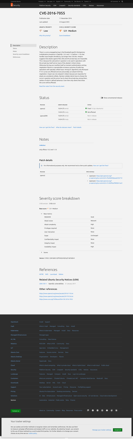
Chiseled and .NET (72, 378)
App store (42, 348)
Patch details (77, 127)
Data (43, 396)
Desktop (42, 383)
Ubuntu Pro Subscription (47, 391)
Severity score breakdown (21, 54)
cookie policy (33, 433)
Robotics (14, 343)
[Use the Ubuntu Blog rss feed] (116, 410)
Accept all (118, 430)
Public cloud (105, 365)
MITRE (41, 274)
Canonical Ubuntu (16, 1)
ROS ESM (42, 343)
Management (64, 348)
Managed (53, 326)
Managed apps (44, 335)
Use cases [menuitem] (49, 1)
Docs (67, 326)
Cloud (13, 365)
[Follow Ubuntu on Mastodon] (88, 410)
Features (42, 352)
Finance (72, 400)
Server (49, 383)
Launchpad (53, 274)
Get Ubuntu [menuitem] (77, 1)
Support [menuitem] (58, 1)
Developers (53, 356)
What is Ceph (43, 326)
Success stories (51, 352)
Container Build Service (87, 378)
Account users (57, 387)
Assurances (100, 5)
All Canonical (114, 1)
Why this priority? (45, 35)
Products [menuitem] (41, 1)
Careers (57, 410)
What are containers (45, 378)
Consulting (60, 326)
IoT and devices (93, 396)
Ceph (12, 326)
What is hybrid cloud (78, 365)
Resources (75, 330)
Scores (46, 252)
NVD (46, 274)
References (16, 57)
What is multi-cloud (93, 365)
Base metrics (48, 214)
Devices (74, 391)
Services (60, 352)
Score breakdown (64, 35)
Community (60, 343)
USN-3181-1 (43, 283)
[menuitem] (115, 1)
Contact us (15, 411)
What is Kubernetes (45, 330)
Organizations (43, 356)
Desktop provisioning (63, 391)
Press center (78, 410)
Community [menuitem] (67, 1)
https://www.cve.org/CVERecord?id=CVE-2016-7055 (56, 299)
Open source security (80, 396)
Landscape (14, 374)
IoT (12, 348)
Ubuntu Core (15, 352)
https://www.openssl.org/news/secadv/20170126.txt (56, 296)
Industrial (51, 400)
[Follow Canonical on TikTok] (112, 410)
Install (41, 322)
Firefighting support (84, 387)
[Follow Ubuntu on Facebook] (93, 410)
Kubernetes (14, 330)
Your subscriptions (45, 387)
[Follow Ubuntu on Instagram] (102, 410)
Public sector (60, 400)
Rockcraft (100, 378)
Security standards (74, 5)
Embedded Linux (52, 348)
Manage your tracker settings (101, 430)
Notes (15, 51)
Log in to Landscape (79, 374)
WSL (53, 383)
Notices (91, 5)
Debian (61, 274)
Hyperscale (42, 361)
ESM (54, 5)
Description (16, 45)
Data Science (52, 339)
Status (15, 48)
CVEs (84, 5)
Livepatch (62, 5)
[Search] (122, 1)
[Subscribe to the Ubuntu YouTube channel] (107, 410)
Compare (57, 374)
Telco (67, 400)
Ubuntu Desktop (16, 356)
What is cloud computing (47, 365)
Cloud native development (108, 396)
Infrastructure (51, 396)
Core (58, 383)
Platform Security (45, 5)
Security (13, 369)
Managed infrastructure (19, 335)
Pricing (66, 387)
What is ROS (51, 343)
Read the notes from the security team (51, 86)
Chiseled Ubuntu (59, 378)
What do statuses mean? (64, 127)
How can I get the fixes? (47, 127)
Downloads (14, 383)
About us (42, 410)
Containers (14, 378)
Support (47, 322)
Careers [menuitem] (86, 1)
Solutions (14, 396)
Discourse (73, 387)
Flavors (61, 356)
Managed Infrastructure (64, 396)
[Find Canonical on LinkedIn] (97, 410)
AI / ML (13, 339)
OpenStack (14, 322)
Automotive (43, 400)
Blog (63, 410)
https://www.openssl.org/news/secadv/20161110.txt (56, 293)
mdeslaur (42, 145)
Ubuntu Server (15, 361)
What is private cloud (63, 365)
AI (40, 396)
